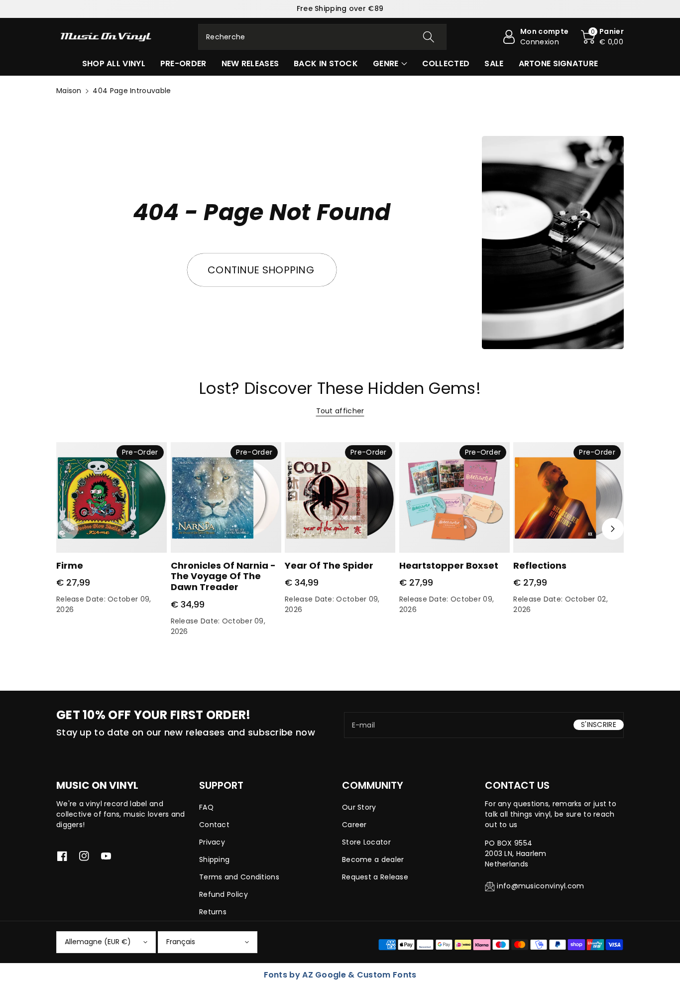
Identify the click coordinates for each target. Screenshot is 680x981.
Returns (213, 912)
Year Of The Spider (329, 565)
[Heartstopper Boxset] (454, 497)
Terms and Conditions (239, 877)
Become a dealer (373, 859)
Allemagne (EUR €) (98, 942)
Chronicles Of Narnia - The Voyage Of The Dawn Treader (223, 576)
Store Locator (366, 842)
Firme (69, 565)
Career (354, 825)
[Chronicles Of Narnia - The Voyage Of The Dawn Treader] (226, 497)
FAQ (206, 807)
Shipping (214, 859)
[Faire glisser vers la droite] (613, 529)
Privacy (212, 842)
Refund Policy (223, 894)
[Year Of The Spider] (340, 497)
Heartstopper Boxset (448, 565)
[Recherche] (428, 36)
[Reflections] (568, 497)
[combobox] (322, 36)
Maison (69, 91)
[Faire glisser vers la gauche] (67, 529)
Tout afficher (340, 411)
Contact (214, 825)
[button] (602, 37)
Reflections (540, 565)
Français (180, 942)
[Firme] (111, 497)
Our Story (359, 807)
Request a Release (375, 877)
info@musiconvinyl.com (540, 886)
